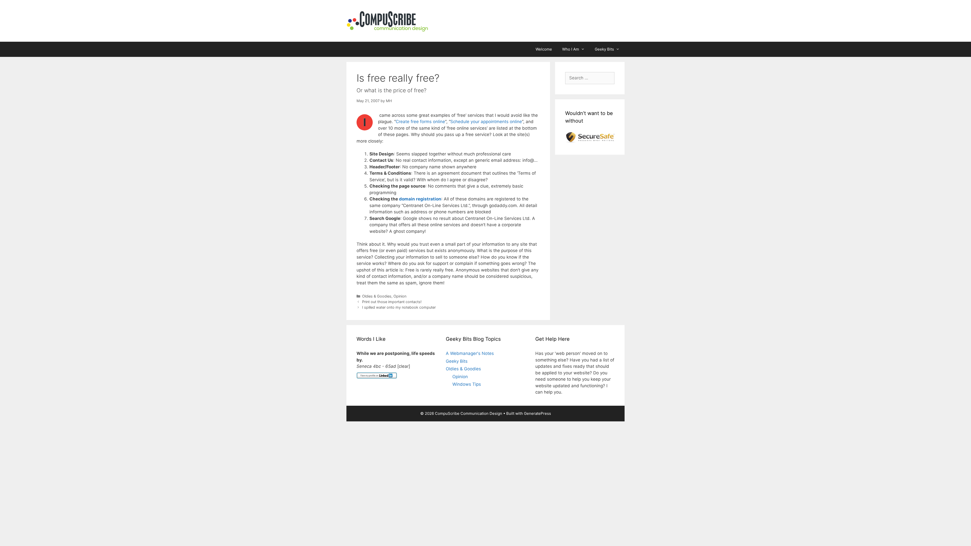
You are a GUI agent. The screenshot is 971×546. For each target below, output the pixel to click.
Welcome (544, 49)
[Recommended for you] (589, 141)
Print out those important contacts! (392, 302)
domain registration (420, 198)
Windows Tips (466, 384)
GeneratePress (537, 413)
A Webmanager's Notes (470, 353)
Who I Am (570, 49)
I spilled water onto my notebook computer (399, 307)
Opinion (399, 296)
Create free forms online (420, 121)
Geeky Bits (604, 49)
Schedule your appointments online (486, 121)
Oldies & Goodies (376, 296)
